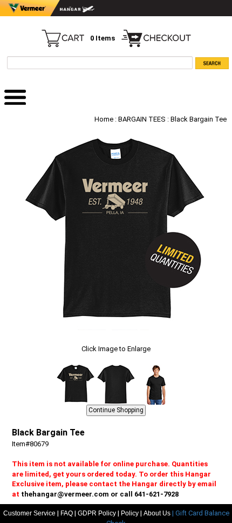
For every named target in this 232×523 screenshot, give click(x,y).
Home (103, 119)
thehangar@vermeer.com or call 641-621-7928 (100, 494)
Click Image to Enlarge (116, 349)
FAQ (66, 513)
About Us (158, 513)
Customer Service (29, 513)
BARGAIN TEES (142, 119)
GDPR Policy (97, 513)
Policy (130, 513)
